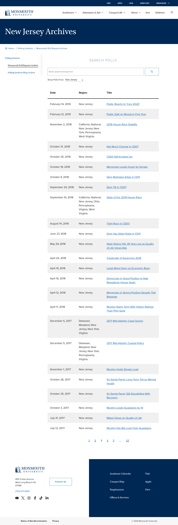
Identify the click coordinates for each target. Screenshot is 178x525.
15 (127, 440)
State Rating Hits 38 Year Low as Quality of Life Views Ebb (130, 246)
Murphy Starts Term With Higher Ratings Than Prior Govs (130, 309)
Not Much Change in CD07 (123, 147)
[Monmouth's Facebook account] (35, 498)
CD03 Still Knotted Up (119, 157)
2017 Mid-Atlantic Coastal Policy (125, 343)
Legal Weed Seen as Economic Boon (128, 268)
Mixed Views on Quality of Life (124, 418)
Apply (120, 3)
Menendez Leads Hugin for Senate (127, 167)
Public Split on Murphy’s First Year (126, 114)
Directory (144, 3)
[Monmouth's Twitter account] (23, 498)
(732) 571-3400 (22, 491)
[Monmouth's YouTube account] (17, 498)
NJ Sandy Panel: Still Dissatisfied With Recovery (128, 396)
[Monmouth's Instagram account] (29, 498)
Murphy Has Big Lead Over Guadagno (129, 428)
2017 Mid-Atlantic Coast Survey (125, 321)
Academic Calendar (120, 473)
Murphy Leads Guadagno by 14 (125, 408)
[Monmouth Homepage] (19, 12)
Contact (58, 481)
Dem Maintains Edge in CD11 (123, 177)
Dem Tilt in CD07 (117, 187)
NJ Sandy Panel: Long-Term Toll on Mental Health (131, 382)
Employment (117, 489)
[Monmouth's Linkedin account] (47, 498)
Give (131, 3)
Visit (109, 3)
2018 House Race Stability (122, 124)
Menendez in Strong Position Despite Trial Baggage (131, 295)
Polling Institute (25, 48)
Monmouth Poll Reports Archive (51, 48)
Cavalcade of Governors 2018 (124, 258)
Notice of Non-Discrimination (34, 521)
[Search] (152, 72)
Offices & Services (119, 497)
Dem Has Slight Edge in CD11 (124, 234)
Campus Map (117, 481)
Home (11, 48)
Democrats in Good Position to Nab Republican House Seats (127, 280)
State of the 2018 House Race (124, 197)
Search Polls (103, 60)
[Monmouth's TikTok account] (41, 498)
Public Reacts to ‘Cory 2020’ (123, 104)
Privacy (55, 521)
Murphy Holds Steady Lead (122, 369)
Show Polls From (56, 79)
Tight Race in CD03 (118, 224)
